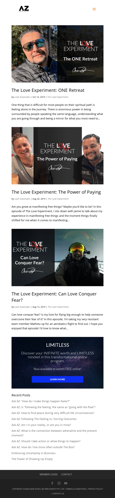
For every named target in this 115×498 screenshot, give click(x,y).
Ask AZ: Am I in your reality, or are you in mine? (41, 425)
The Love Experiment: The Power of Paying (56, 192)
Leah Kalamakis (22, 97)
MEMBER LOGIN (48, 474)
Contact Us (58, 493)
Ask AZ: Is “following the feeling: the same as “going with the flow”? (53, 407)
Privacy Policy (95, 489)
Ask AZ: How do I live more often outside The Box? (43, 447)
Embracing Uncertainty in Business (34, 453)
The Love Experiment (57, 97)
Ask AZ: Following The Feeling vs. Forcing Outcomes (44, 419)
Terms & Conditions (76, 489)
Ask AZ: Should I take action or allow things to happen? (46, 441)
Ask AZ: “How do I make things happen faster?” (41, 401)
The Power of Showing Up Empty (32, 459)
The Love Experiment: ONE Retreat (48, 90)
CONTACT (66, 474)
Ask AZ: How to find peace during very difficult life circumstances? (53, 413)
